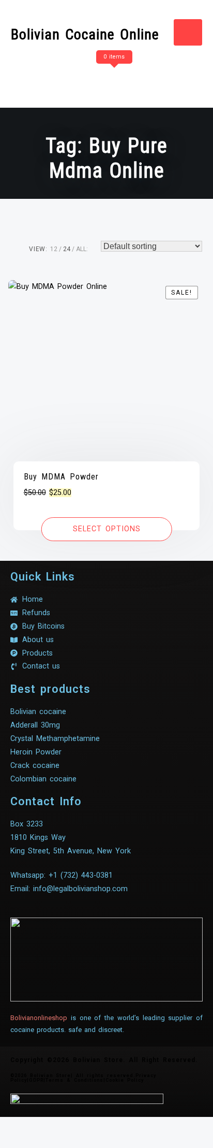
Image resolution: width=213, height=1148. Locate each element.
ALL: (82, 249)
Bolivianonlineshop (38, 1018)
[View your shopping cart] (113, 77)
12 (53, 249)
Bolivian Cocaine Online (85, 34)
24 (66, 249)
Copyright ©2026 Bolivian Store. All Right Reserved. (103, 1060)
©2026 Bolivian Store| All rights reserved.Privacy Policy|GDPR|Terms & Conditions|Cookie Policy (83, 1078)
